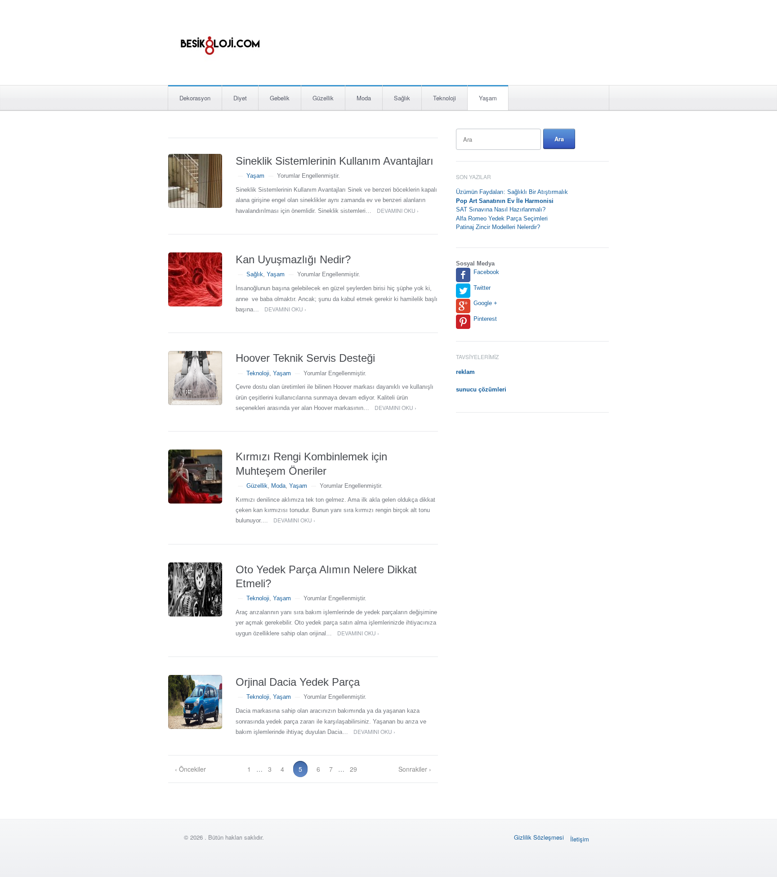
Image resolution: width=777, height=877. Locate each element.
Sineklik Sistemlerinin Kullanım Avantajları (334, 161)
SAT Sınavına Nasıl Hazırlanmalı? (500, 209)
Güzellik (323, 98)
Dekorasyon (194, 98)
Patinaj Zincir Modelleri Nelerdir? (498, 227)
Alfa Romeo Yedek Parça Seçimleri (502, 218)
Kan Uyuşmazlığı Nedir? (293, 259)
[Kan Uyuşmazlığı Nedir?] (195, 279)
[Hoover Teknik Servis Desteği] (195, 378)
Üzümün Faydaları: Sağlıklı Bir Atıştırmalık (512, 192)
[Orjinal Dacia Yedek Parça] (195, 702)
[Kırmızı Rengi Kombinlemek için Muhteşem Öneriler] (195, 477)
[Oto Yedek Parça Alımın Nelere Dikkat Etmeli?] (195, 589)
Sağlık (402, 98)
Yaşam (488, 98)
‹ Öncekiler (190, 769)
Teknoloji (444, 98)
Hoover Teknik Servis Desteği (305, 358)
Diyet (240, 98)
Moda (364, 98)
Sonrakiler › (414, 769)
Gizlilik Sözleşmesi (539, 837)
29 (353, 769)
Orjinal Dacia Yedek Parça (298, 682)
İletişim (579, 839)
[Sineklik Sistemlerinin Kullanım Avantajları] (195, 181)
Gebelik (280, 98)
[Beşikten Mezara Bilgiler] (219, 39)
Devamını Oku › (398, 210)
